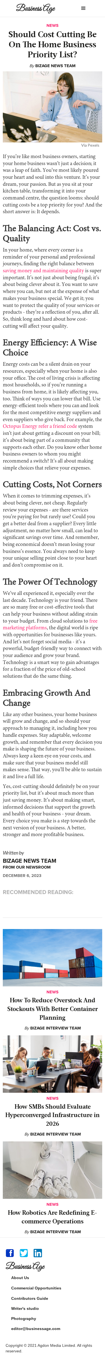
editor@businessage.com (35, 1328)
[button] (83, 8)
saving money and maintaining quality (43, 271)
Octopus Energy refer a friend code (40, 426)
